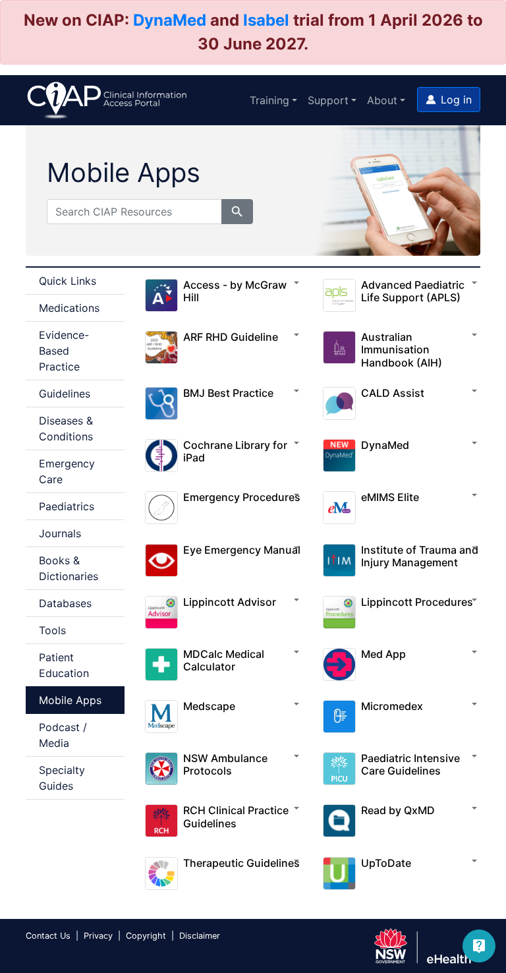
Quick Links (67, 280)
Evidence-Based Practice (64, 350)
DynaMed (169, 20)
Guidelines (64, 393)
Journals (60, 533)
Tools (52, 630)
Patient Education (64, 665)
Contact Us (48, 936)
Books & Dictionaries (68, 568)
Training (269, 100)
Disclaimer (199, 936)
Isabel (266, 20)
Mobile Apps (70, 700)
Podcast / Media (63, 735)
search (237, 211)
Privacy (98, 936)
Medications (69, 307)
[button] (448, 99)
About (382, 100)
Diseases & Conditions (66, 428)
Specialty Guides (62, 777)
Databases (65, 603)
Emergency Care (67, 471)
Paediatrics (66, 506)
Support (328, 100)
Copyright (146, 936)
